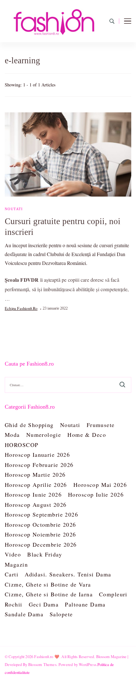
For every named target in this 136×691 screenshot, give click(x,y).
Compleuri (113, 594)
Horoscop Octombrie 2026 (40, 524)
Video (13, 554)
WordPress (87, 664)
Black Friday (44, 554)
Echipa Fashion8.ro (21, 308)
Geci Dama (44, 604)
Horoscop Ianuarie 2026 (37, 454)
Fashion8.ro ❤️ (46, 656)
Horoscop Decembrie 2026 (41, 544)
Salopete (61, 614)
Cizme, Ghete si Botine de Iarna (49, 594)
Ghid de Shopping (29, 425)
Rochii (13, 604)
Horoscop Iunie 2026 (33, 494)
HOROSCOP (21, 445)
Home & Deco (86, 434)
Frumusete (101, 425)
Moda (12, 434)
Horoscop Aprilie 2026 (36, 484)
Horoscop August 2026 (35, 504)
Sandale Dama (24, 614)
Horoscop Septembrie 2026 (41, 514)
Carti (11, 574)
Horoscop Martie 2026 (35, 474)
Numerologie (43, 434)
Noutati (14, 209)
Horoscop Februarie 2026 (39, 464)
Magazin (16, 564)
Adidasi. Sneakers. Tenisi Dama (68, 574)
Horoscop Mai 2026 (100, 484)
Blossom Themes (42, 664)
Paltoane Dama (85, 604)
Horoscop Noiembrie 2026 (40, 534)
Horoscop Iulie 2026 (96, 494)
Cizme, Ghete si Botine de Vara (48, 584)
